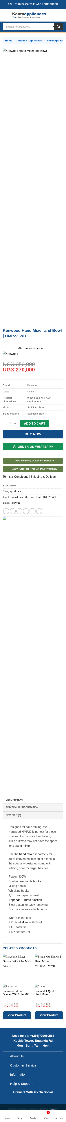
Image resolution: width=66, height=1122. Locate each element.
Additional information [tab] (22, 807)
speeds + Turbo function (26, 900)
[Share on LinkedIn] (39, 511)
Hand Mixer (21, 922)
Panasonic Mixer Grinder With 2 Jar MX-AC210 (16, 994)
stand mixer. (22, 845)
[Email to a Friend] (26, 511)
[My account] (61, 15)
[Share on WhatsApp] (6, 511)
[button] (5, 15)
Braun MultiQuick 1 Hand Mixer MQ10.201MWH (46, 994)
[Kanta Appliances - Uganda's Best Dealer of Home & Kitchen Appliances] (29, 15)
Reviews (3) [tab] (13, 815)
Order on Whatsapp (35, 446)
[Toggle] (6, 1056)
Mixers (17, 491)
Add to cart (34, 423)
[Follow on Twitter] (37, 1100)
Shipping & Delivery (43, 476)
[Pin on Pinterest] (33, 511)
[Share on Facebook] (13, 511)
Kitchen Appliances (29, 40)
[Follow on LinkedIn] (45, 1100)
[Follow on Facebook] (20, 1100)
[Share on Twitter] (19, 511)
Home (8, 40)
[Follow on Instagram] (29, 1100)
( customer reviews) (30, 347)
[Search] (58, 26)
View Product (17, 1015)
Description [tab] (14, 799)
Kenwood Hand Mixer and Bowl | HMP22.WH (32, 497)
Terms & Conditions (15, 476)
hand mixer (26, 854)
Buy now (33, 434)
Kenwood (15, 502)
